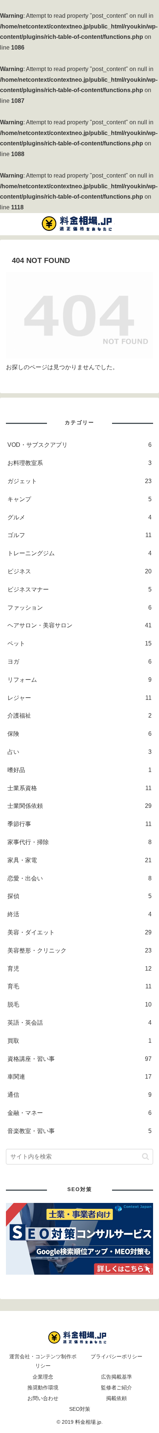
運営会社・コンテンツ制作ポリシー (43, 1361)
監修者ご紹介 (116, 1387)
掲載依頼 (116, 1398)
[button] (145, 1156)
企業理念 (43, 1377)
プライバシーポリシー (116, 1356)
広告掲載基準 (116, 1377)
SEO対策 (79, 1409)
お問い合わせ (42, 1398)
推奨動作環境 (42, 1387)
